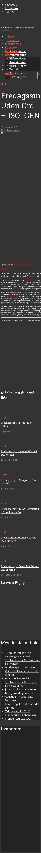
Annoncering (17, 55)
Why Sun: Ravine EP (17, 678)
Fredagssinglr (13, 296)
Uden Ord (7, 284)
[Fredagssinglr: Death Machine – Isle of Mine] (8, 557)
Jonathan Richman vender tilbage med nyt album (21, 691)
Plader (9, 44)
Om (7, 55)
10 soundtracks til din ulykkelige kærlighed (18, 654)
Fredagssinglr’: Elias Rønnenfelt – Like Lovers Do (20, 510)
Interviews (14, 44)
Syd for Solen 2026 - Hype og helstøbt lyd (21, 684)
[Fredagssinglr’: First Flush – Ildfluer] (8, 413)
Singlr (4, 83)
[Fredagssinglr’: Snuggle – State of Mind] (8, 471)
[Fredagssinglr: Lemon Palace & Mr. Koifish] (8, 442)
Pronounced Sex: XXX (18, 718)
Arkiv (9, 73)
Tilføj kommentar (10, 130)
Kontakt (14, 69)
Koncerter (11, 47)
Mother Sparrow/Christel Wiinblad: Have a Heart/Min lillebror (22, 671)
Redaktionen (17, 58)
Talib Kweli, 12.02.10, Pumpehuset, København (20, 713)
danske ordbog (29, 280)
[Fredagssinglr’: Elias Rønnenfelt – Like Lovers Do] (8, 499)
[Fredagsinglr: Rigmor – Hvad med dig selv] (8, 528)
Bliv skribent (17, 66)
